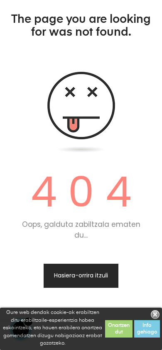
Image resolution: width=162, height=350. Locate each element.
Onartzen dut (119, 329)
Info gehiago (147, 329)
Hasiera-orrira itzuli (81, 275)
